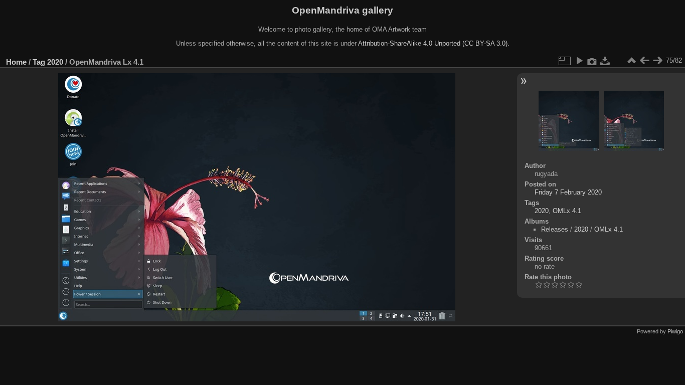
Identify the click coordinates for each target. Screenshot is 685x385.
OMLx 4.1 (567, 211)
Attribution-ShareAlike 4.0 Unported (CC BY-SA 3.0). (433, 43)
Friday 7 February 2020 (568, 192)
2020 (55, 62)
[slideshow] (579, 60)
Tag (39, 62)
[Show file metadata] (592, 60)
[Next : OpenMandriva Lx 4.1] (657, 60)
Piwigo (675, 331)
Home (16, 62)
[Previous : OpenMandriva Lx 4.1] (644, 60)
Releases (554, 229)
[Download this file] (605, 60)
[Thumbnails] (631, 60)
